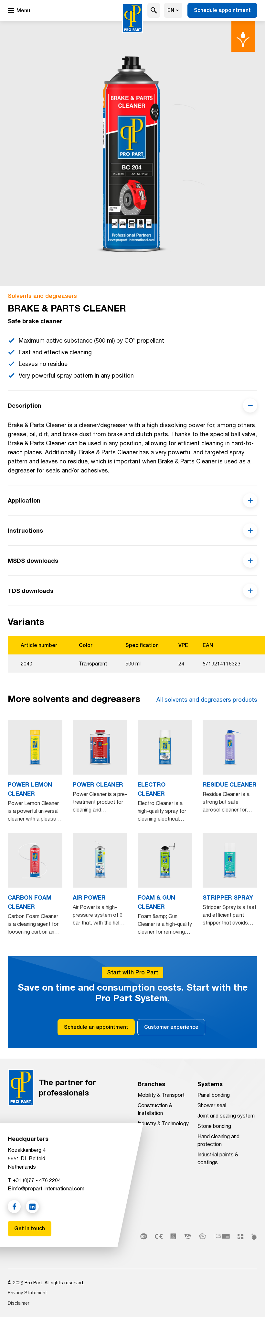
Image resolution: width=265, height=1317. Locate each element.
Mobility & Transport (161, 1095)
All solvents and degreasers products (206, 699)
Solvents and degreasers (42, 295)
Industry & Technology (163, 1123)
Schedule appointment (222, 10)
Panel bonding (213, 1095)
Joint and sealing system (226, 1115)
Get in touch (29, 1228)
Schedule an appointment (96, 1027)
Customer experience (171, 1027)
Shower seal (211, 1105)
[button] (153, 10)
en (170, 10)
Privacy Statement (27, 1292)
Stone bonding (214, 1126)
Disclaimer (18, 1303)
